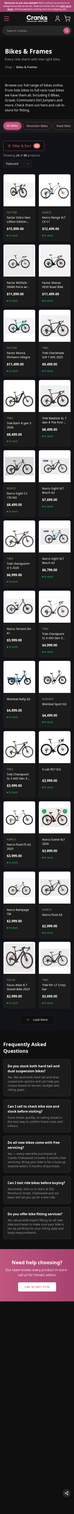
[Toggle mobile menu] (7, 18)
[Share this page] (66, 1493)
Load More (40, 1020)
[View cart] (67, 18)
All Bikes (12, 126)
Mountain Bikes (37, 126)
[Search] (66, 30)
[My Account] (57, 18)
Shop (8, 67)
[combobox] (17, 163)
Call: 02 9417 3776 (37, 1287)
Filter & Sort (25, 146)
